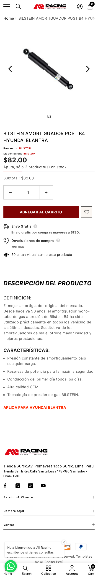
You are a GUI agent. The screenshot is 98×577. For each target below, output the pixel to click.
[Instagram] (17, 485)
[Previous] (10, 69)
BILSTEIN (25, 148)
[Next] (88, 69)
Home (8, 18)
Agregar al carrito (41, 212)
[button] (18, 6)
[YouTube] (43, 485)
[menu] (6, 6)
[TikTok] (30, 485)
